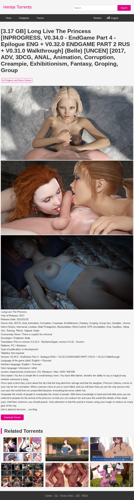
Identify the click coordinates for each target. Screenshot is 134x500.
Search (124, 8)
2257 (77, 495)
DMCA (85, 495)
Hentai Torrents (17, 7)
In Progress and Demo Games (17, 80)
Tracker (40, 18)
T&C (56, 495)
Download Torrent (12, 417)
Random (97, 18)
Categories (24, 18)
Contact (48, 495)
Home (8, 18)
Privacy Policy (67, 495)
